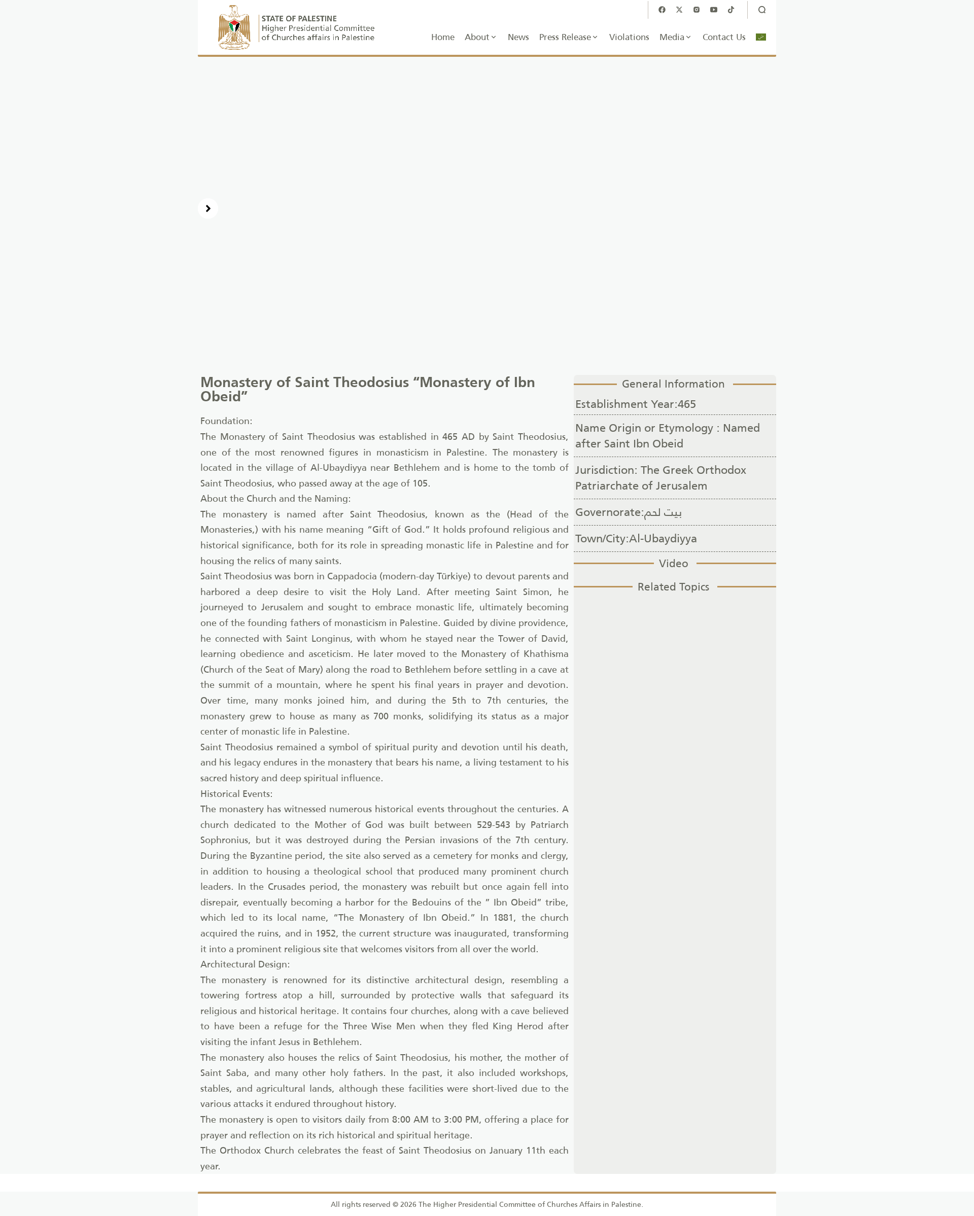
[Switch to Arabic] (761, 37)
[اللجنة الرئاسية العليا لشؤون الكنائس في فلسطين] (297, 27)
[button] (208, 208)
